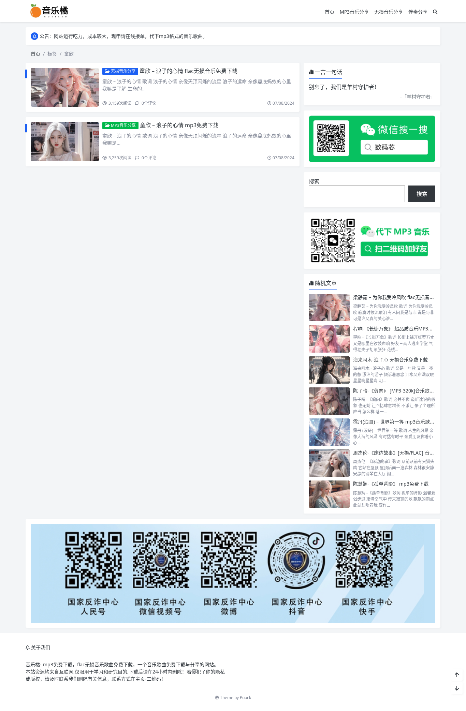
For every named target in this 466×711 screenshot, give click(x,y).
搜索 (314, 181)
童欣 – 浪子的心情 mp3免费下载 (179, 125)
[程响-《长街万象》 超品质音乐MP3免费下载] (329, 339)
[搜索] (435, 12)
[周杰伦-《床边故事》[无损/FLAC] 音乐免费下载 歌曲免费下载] (329, 463)
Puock (245, 697)
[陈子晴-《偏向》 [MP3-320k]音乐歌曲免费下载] (329, 401)
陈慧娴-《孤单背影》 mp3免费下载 (390, 483)
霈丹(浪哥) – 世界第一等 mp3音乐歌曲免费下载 (403, 421)
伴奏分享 (417, 12)
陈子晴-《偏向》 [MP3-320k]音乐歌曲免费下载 (403, 390)
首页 (329, 12)
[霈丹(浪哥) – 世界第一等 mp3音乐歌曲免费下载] (329, 432)
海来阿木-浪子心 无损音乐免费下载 (390, 359)
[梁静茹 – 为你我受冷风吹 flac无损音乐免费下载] (329, 307)
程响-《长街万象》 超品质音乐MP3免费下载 (400, 328)
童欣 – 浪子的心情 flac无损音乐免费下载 (188, 71)
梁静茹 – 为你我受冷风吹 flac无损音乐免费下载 (403, 297)
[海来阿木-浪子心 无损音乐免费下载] (329, 370)
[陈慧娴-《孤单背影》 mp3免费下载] (329, 494)
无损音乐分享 (388, 12)
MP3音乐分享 (354, 12)
